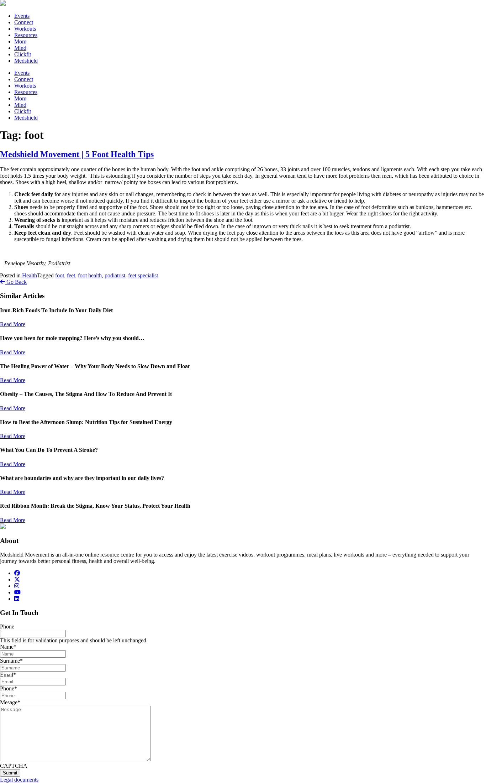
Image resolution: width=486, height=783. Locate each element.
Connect (23, 22)
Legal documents (19, 780)
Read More (12, 324)
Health (29, 275)
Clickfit (22, 54)
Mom (20, 41)
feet (71, 275)
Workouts (25, 29)
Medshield (26, 61)
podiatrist (115, 275)
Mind (20, 48)
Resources (25, 35)
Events (22, 16)
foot (59, 275)
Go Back (16, 282)
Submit (10, 773)
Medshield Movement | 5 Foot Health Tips (77, 154)
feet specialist (143, 275)
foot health (90, 275)
